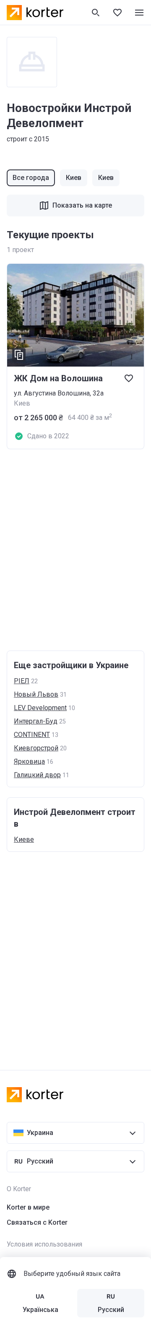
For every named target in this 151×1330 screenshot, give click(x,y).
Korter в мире (28, 1207)
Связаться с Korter (37, 1222)
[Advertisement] (75, 549)
